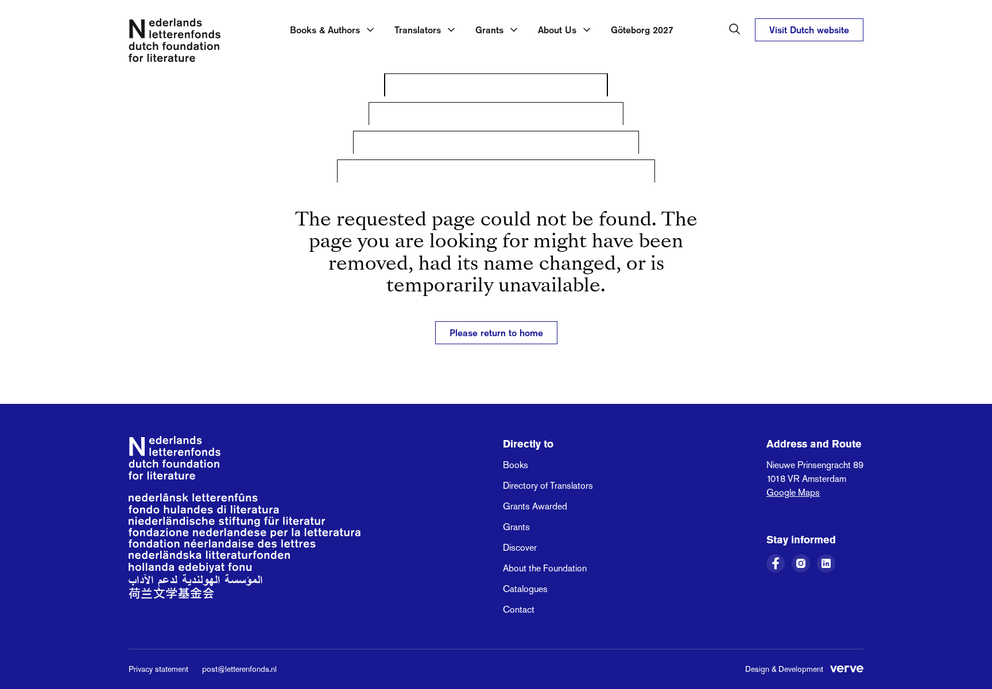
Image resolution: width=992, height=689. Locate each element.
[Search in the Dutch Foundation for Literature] (735, 29)
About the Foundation (545, 568)
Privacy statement (158, 669)
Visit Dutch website (809, 30)
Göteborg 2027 (642, 30)
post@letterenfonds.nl (239, 669)
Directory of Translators (548, 486)
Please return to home (496, 332)
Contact (518, 610)
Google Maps (793, 492)
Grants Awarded (535, 506)
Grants (516, 527)
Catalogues (525, 589)
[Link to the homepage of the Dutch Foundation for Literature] (174, 42)
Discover (520, 548)
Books (515, 465)
